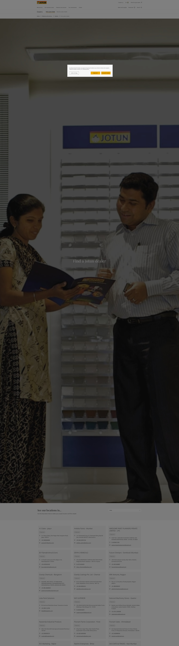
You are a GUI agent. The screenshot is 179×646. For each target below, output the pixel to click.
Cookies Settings (74, 72)
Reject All (95, 72)
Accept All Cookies (106, 72)
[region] (90, 71)
